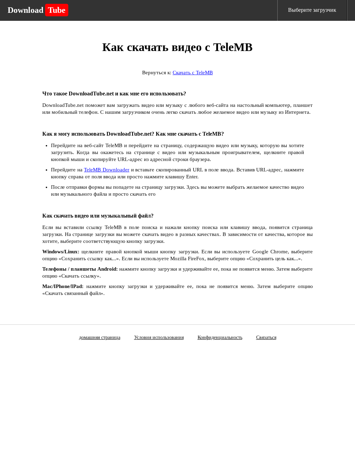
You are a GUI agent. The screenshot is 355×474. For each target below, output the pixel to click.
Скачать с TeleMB (193, 72)
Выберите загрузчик (312, 10)
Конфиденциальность (220, 337)
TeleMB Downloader (106, 169)
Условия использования (159, 337)
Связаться (266, 337)
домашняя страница (99, 337)
